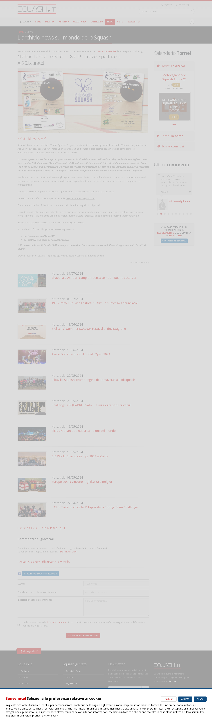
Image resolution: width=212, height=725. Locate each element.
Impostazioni (168, 699)
